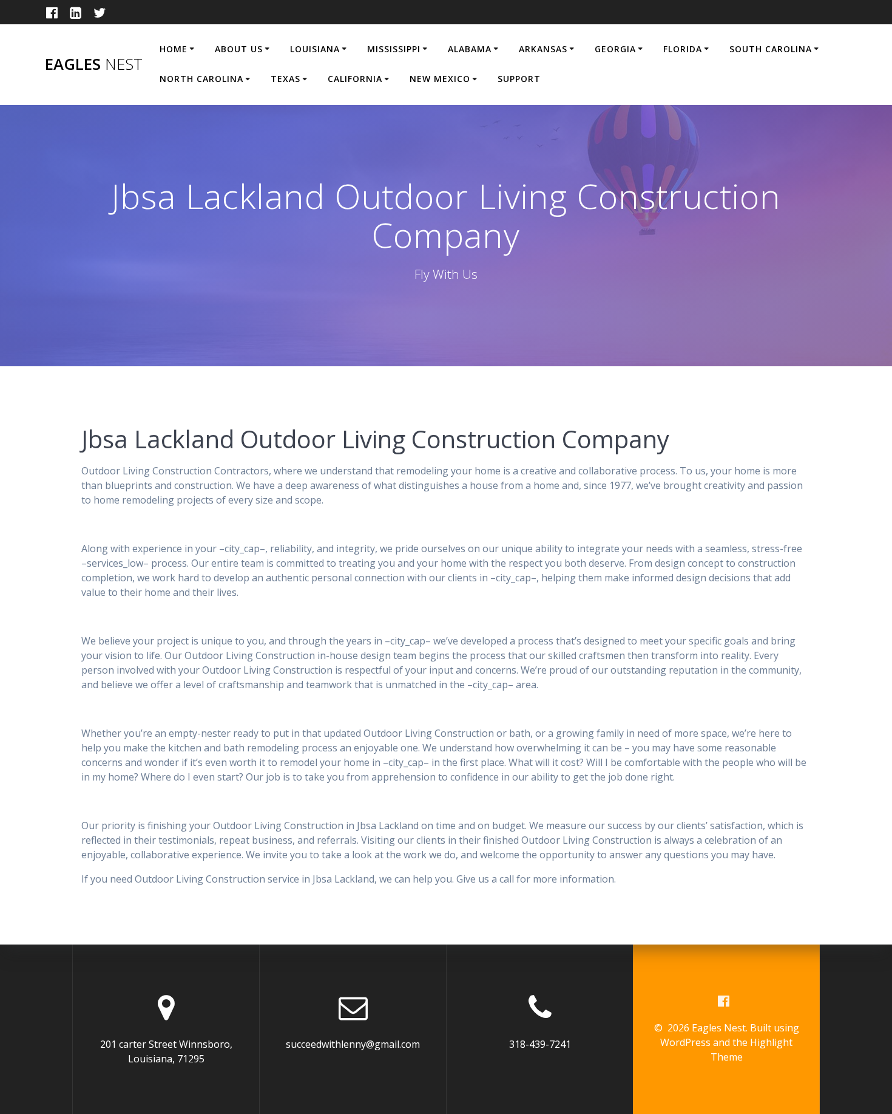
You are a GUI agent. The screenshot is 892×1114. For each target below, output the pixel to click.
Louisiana (315, 49)
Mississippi (394, 49)
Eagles (94, 64)
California (355, 78)
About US (239, 49)
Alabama (470, 49)
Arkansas (543, 49)
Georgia (615, 49)
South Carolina (770, 49)
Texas (285, 78)
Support (519, 78)
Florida (682, 49)
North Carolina (201, 78)
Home (174, 49)
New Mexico (440, 78)
